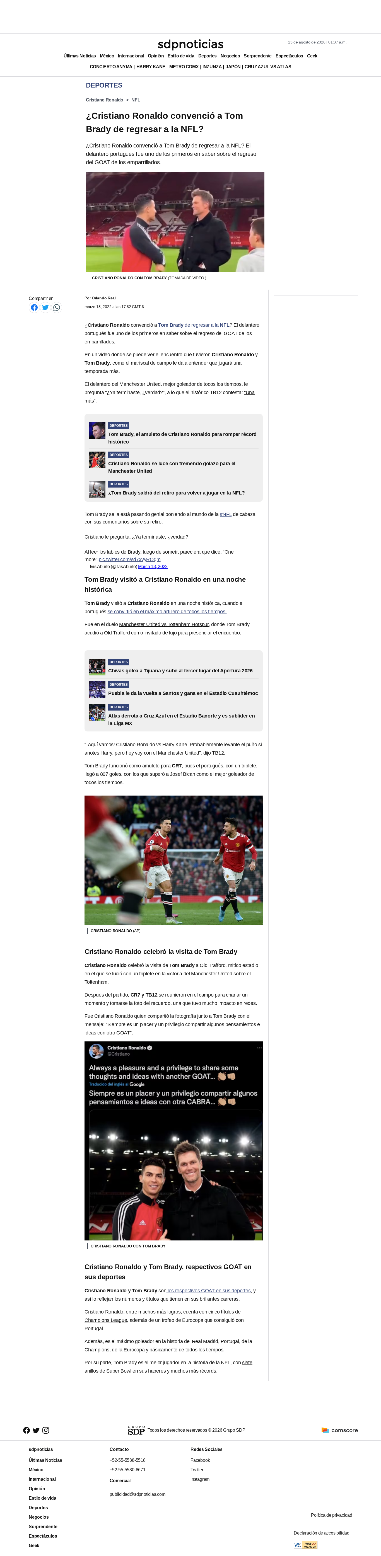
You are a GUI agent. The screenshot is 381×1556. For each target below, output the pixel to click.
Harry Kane (150, 66)
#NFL (226, 514)
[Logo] (190, 44)
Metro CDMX (184, 66)
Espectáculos (289, 56)
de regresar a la (194, 325)
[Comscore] (340, 1429)
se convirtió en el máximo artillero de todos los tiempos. (167, 611)
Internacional (131, 56)
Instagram (200, 1479)
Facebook (200, 1460)
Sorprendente (258, 56)
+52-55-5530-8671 (128, 1469)
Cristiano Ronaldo (104, 100)
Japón (233, 66)
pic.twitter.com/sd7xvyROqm (130, 559)
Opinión (156, 56)
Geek (312, 56)
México (107, 56)
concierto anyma (111, 66)
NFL (135, 100)
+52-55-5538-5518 (128, 1460)
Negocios (230, 56)
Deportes (207, 56)
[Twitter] (45, 307)
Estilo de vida (181, 56)
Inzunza (212, 66)
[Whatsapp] (56, 307)
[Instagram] (45, 1430)
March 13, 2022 (153, 566)
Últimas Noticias (80, 56)
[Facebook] (34, 307)
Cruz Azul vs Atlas (268, 66)
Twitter (197, 1469)
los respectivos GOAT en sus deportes (208, 1290)
